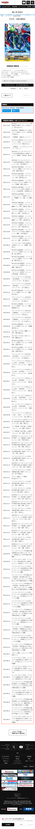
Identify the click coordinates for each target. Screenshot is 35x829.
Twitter (14, 747)
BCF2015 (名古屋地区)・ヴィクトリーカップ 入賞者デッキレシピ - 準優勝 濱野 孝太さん (22, 258)
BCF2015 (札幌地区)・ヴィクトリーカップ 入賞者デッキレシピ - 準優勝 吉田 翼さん (22, 326)
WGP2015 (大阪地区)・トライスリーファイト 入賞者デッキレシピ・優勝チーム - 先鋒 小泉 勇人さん (22, 211)
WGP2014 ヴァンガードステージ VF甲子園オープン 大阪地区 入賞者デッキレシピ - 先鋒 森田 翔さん (22, 525)
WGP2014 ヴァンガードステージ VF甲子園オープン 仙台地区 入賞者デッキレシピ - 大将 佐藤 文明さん (22, 546)
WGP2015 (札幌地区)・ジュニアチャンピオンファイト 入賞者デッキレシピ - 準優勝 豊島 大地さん (22, 182)
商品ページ (16, 110)
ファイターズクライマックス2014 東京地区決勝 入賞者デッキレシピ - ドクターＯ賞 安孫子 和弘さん (22, 490)
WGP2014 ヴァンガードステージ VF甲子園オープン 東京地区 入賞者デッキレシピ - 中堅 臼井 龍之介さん (22, 496)
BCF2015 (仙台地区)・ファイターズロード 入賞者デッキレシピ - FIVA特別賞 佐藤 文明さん (22, 342)
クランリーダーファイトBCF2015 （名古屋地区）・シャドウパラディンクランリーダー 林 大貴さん (22, 279)
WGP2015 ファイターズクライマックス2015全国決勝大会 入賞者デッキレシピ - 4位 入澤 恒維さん (22, 162)
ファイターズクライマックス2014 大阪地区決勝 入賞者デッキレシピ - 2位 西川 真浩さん (22, 510)
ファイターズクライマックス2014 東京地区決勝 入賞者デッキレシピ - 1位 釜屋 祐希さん (22, 483)
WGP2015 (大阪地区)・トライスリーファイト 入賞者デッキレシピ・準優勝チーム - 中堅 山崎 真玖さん (22, 218)
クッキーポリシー (17, 796)
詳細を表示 (30, 824)
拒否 (21, 824)
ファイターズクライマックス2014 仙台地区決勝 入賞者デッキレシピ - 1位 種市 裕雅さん (22, 539)
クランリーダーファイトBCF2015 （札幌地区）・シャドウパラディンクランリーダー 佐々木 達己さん (22, 319)
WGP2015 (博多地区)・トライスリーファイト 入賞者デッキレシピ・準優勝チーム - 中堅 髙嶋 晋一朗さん (22, 204)
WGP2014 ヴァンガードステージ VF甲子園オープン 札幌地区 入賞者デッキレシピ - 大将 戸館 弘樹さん (22, 438)
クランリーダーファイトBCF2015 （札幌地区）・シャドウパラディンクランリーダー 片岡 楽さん (22, 312)
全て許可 (8, 824)
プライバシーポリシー (17, 793)
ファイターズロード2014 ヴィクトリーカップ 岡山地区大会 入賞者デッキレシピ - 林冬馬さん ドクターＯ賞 (22, 561)
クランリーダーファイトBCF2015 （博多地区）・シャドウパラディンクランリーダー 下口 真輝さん (22, 285)
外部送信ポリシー (17, 795)
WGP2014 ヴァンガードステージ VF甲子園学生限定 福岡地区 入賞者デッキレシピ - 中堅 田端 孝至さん (22, 444)
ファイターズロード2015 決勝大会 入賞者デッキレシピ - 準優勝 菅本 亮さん (22, 245)
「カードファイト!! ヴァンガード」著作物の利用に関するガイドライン (17, 798)
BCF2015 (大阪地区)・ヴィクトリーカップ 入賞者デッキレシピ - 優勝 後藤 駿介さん (22, 306)
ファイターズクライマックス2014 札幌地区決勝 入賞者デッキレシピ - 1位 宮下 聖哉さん (22, 471)
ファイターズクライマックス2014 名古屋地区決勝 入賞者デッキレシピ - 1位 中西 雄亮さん (22, 451)
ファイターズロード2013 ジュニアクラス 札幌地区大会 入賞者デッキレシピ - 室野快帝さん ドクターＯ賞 (22, 677)
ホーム (2, 16)
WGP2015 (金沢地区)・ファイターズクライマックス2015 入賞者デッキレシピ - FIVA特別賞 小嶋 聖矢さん (22, 189)
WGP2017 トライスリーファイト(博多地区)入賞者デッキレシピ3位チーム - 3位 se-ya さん (22, 125)
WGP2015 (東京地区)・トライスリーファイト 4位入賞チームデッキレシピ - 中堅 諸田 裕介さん (22, 175)
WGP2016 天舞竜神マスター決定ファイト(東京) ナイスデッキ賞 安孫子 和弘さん (22, 132)
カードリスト (8, 16)
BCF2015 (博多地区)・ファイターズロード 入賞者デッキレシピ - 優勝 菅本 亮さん (22, 292)
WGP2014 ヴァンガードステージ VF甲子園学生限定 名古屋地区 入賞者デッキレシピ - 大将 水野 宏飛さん (22, 465)
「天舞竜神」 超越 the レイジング (21, 137)
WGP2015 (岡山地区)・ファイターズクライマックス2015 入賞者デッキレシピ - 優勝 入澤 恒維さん (22, 231)
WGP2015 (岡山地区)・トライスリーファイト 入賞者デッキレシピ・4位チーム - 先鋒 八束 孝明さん (22, 238)
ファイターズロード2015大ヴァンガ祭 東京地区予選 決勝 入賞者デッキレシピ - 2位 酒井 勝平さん (22, 421)
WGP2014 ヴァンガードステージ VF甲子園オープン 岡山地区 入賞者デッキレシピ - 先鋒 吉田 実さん (22, 532)
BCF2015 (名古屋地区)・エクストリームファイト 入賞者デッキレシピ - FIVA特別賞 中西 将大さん (22, 272)
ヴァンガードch (24, 2)
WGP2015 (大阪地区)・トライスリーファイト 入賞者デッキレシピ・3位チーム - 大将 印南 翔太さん (22, 224)
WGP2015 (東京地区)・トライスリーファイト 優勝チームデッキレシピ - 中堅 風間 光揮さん (22, 169)
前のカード (8, 95)
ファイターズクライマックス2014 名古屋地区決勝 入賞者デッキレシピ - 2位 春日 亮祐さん (22, 458)
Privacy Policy (30, 820)
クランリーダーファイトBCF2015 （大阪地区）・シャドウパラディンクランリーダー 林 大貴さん (22, 299)
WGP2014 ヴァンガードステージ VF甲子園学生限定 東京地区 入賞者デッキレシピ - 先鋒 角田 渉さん (22, 503)
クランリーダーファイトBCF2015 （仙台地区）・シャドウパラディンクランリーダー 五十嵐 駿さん (22, 356)
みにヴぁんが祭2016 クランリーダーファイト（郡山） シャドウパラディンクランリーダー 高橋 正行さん (22, 142)
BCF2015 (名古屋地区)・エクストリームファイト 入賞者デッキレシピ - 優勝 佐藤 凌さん (22, 265)
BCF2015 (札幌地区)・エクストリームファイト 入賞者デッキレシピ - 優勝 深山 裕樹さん (22, 251)
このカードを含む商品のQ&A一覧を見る (18, 732)
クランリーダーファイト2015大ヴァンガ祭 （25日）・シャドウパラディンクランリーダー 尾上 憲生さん (22, 414)
